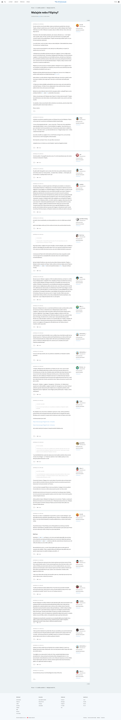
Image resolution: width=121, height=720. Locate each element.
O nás (84, 699)
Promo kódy (18, 713)
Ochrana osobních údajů (92, 717)
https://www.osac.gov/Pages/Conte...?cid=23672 (44, 422)
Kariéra (84, 703)
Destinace (18, 701)
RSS (61, 707)
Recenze (17, 711)
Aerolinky (18, 705)
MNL (61, 266)
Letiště (17, 703)
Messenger (63, 701)
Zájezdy (17, 707)
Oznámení (103, 717)
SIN (58, 74)
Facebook (62, 699)
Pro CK (84, 705)
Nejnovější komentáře (42, 699)
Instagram (63, 703)
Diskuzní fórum (41, 701)
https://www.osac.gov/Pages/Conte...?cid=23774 (44, 425)
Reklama (98, 717)
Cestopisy (40, 703)
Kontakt (84, 701)
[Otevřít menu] (2, 2)
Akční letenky (18, 699)
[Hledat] (5, 2)
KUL (56, 74)
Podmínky (85, 717)
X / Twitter (62, 705)
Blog (17, 709)
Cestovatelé (41, 705)
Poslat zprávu (78, 31)
